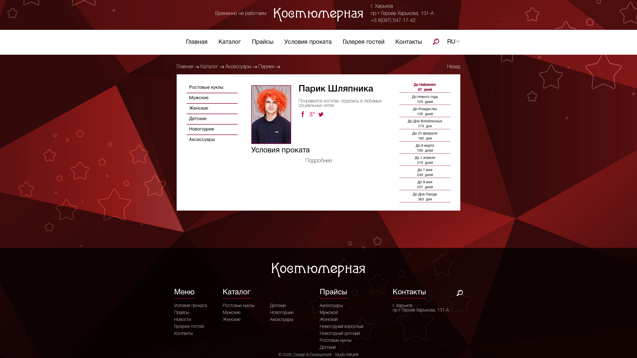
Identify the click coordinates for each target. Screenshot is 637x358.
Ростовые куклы (206, 88)
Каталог (229, 42)
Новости (182, 320)
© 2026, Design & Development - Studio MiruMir (318, 355)
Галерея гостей (363, 42)
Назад (453, 67)
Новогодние (201, 129)
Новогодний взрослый (341, 327)
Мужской (329, 313)
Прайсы (262, 42)
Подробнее (318, 160)
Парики (266, 67)
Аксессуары (238, 67)
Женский (328, 320)
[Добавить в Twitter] (321, 114)
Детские (198, 119)
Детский (328, 348)
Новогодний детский (340, 334)
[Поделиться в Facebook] (303, 114)
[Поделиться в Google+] (312, 114)
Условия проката (308, 42)
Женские (198, 108)
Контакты (408, 42)
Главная (197, 42)
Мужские (199, 98)
